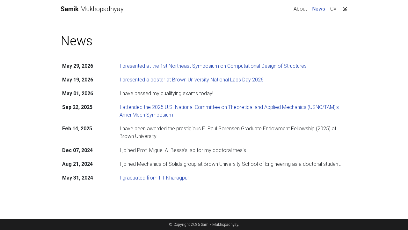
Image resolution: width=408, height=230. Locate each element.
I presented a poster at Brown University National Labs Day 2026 (192, 80)
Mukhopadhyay (92, 9)
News (320, 8)
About (300, 9)
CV (333, 9)
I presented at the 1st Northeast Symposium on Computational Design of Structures (213, 66)
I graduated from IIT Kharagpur (154, 178)
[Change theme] (343, 7)
